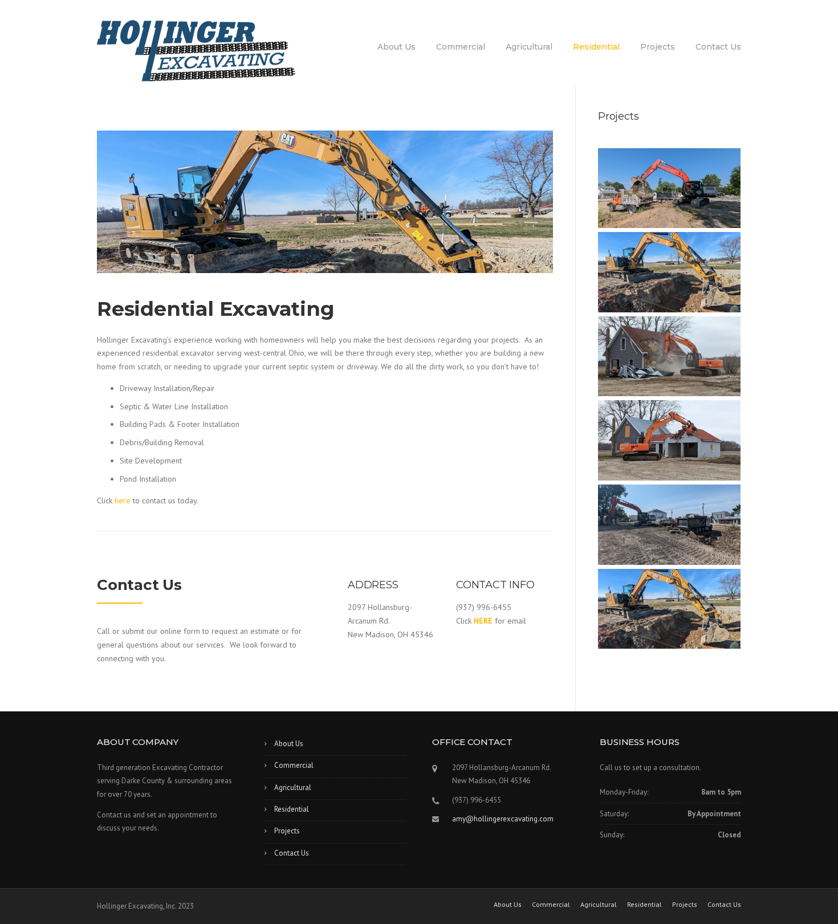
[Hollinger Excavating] (196, 50)
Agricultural (529, 47)
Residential (596, 47)
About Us (396, 47)
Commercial (460, 47)
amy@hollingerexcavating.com (503, 819)
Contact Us (718, 47)
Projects (657, 47)
